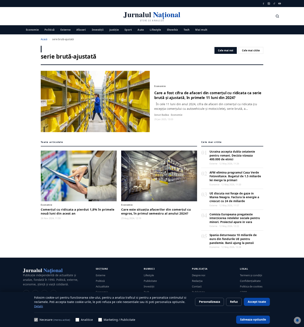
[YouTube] (279, 3)
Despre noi (198, 275)
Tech (186, 29)
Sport (128, 29)
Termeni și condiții (251, 275)
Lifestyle (155, 29)
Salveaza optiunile (253, 319)
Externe (65, 29)
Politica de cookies (251, 286)
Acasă (44, 39)
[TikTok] (274, 3)
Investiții (98, 29)
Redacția (197, 281)
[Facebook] (263, 3)
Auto (141, 29)
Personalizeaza (209, 302)
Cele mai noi (225, 50)
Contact (197, 286)
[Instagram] (268, 3)
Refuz (234, 302)
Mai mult (201, 29)
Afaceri (81, 29)
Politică (49, 29)
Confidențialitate (250, 281)
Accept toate (257, 302)
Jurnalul (43, 270)
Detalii (38, 306)
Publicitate (150, 281)
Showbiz (172, 29)
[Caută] (277, 16)
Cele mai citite (251, 50)
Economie (32, 29)
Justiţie (114, 29)
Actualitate (102, 286)
